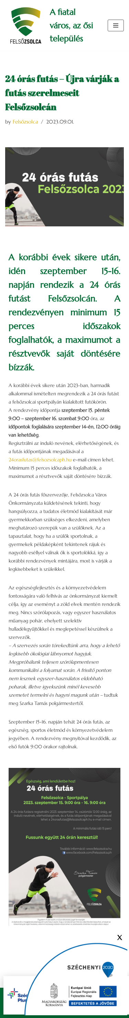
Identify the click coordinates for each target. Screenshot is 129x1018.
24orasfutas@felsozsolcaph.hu (40, 460)
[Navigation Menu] (116, 25)
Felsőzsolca (25, 121)
